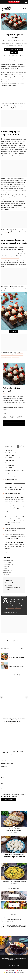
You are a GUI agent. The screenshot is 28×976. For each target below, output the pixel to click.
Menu (26, 8)
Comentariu (4, 766)
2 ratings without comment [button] (16, 752)
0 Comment (14, 42)
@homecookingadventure (14, 608)
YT (7, 949)
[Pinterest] (17, 641)
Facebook (15, 963)
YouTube (5, 963)
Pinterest (17, 949)
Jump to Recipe (9, 49)
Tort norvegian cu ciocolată (12, 357)
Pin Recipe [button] (14, 424)
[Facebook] (11, 641)
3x (23, 446)
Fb (14, 949)
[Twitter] (14, 641)
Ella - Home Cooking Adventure (11, 40)
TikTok (20, 949)
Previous (1, 697)
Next (26, 697)
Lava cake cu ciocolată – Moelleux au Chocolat (14, 719)
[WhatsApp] (20, 641)
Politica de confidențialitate (14, 965)
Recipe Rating (4, 763)
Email (2, 783)
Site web (3, 789)
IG (11, 949)
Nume (2, 778)
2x (20, 446)
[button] (13, 331)
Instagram (10, 963)
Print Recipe (14, 52)
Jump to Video (19, 49)
